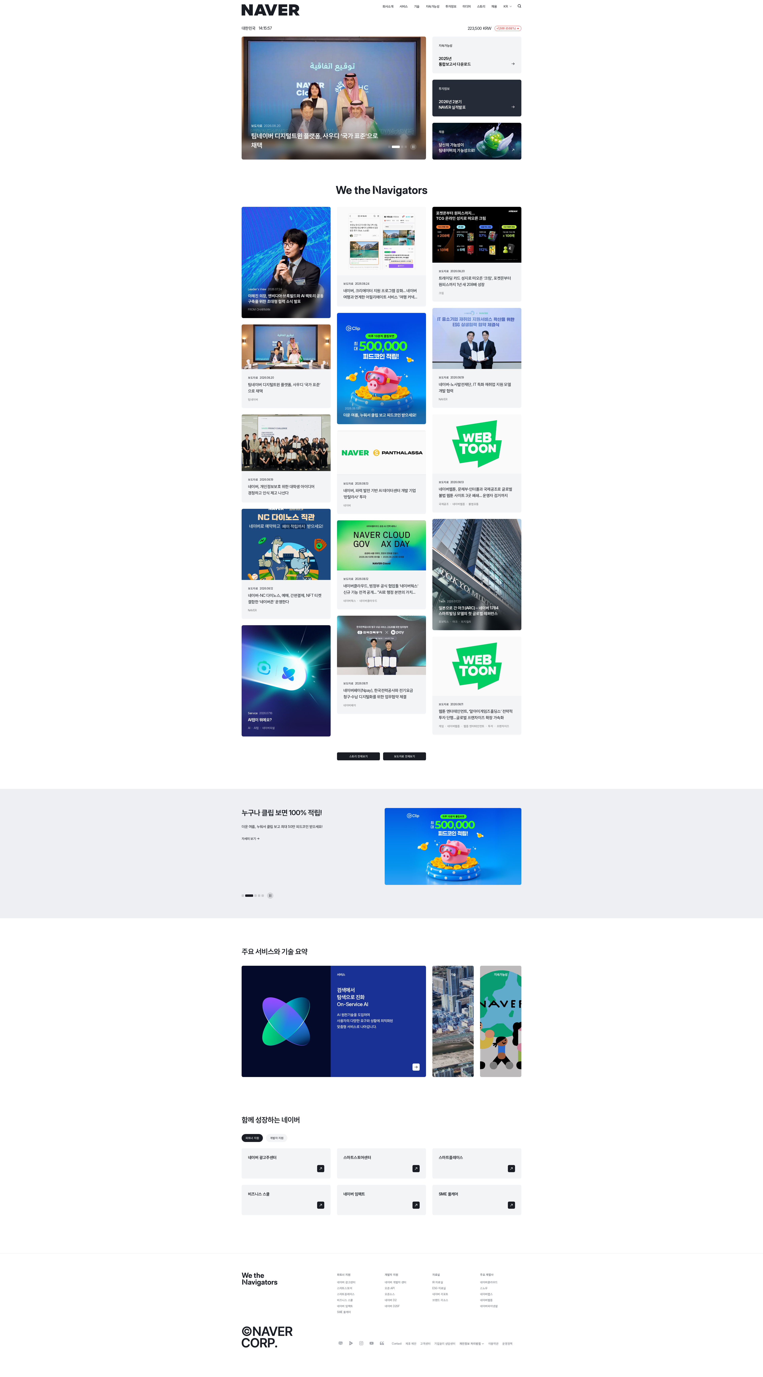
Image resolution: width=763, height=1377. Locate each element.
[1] (389, 147)
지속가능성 (432, 6)
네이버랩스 (486, 1294)
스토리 (481, 6)
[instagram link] (361, 1343)
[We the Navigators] (259, 1279)
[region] (334, 1021)
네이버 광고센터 (346, 1282)
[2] (393, 147)
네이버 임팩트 (354, 1194)
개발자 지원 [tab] (276, 1138)
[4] (406, 147)
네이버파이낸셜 (489, 1306)
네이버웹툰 (486, 1300)
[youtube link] (371, 1343)
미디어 (467, 6)
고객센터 (425, 1343)
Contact (397, 1343)
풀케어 (344, 1312)
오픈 (389, 1288)
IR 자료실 (437, 1282)
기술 (416, 6)
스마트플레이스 (451, 1157)
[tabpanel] (381, 1181)
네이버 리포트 (440, 1294)
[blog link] (340, 1343)
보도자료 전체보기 (404, 756)
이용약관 (493, 1343)
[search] (519, 6)
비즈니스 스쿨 (259, 1194)
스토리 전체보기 (358, 756)
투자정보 (450, 6)
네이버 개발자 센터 (395, 1282)
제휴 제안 (411, 1343)
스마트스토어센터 (357, 1157)
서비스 (404, 6)
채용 (494, 6)
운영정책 (507, 1343)
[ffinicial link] (381, 1343)
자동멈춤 (413, 147)
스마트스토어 (344, 1288)
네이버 (390, 1300)
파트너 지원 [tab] (252, 1138)
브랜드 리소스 (440, 1300)
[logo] (271, 9)
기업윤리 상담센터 (444, 1343)
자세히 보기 (249, 845)
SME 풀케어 (448, 1194)
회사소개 (387, 6)
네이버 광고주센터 (262, 1157)
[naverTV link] (350, 1343)
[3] (399, 147)
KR (506, 6)
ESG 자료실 (439, 1288)
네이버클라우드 (489, 1282)
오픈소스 (390, 1294)
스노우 (484, 1288)
